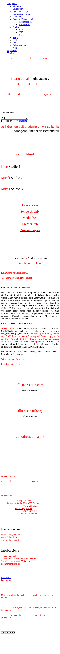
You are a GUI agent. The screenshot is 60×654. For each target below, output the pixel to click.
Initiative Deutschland (23, 19)
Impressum (12, 50)
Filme (15, 42)
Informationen (25, 22)
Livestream (18, 9)
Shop (15, 37)
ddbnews (17, 16)
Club (15, 40)
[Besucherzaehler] (8, 633)
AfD (15, 48)
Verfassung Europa (21, 14)
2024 (21, 35)
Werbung (17, 6)
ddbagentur (12, 3)
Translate (23, 121)
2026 (21, 29)
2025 (21, 32)
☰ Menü (11, 53)
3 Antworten (24, 24)
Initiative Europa (20, 11)
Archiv (16, 27)
